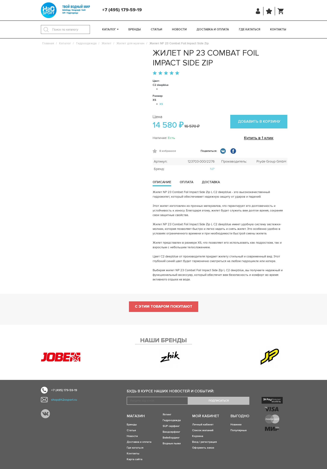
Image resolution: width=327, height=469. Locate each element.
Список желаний (202, 430)
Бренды (134, 29)
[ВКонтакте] (223, 151)
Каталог (109, 29)
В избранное (156, 151)
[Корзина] (281, 11)
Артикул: (160, 161)
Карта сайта (134, 459)
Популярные (238, 430)
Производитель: (234, 161)
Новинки (236, 424)
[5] (177, 73)
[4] (171, 73)
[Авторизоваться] (258, 11)
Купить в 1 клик (258, 137)
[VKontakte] (45, 413)
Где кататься (249, 29)
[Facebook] (233, 151)
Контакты (278, 29)
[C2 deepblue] (159, 89)
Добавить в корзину (259, 121)
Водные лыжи (172, 443)
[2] (160, 73)
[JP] (269, 357)
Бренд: (159, 169)
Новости (179, 29)
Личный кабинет (203, 424)
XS (161, 104)
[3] (166, 73)
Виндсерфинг (171, 432)
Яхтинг (167, 414)
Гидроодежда (172, 420)
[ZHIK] (170, 357)
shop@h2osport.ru (64, 400)
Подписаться (219, 400)
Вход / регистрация (204, 442)
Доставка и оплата (213, 29)
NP (212, 169)
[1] (155, 73)
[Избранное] (269, 11)
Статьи (156, 29)
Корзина (197, 436)
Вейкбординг (171, 437)
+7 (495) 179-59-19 (122, 10)
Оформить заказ (203, 447)
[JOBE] (64, 357)
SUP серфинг (171, 426)
